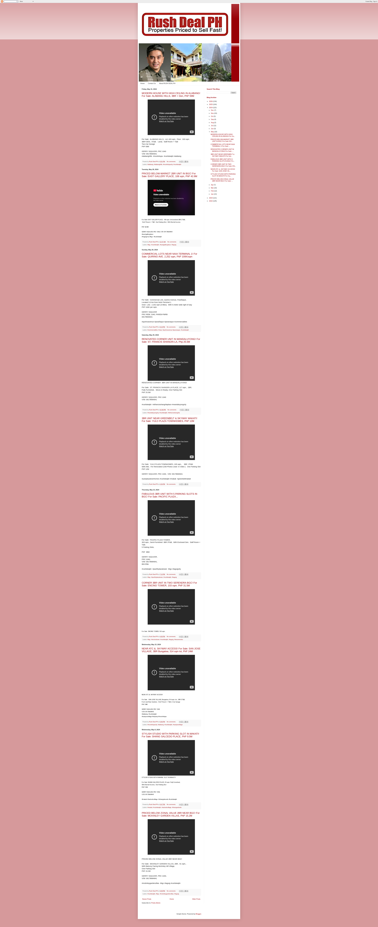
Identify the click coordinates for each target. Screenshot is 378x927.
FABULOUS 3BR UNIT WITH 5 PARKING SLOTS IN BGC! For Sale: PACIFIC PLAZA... (169, 495)
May (212, 132)
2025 (211, 104)
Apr (212, 185)
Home (142, 83)
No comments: (171, 161)
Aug (212, 122)
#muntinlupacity (168, 164)
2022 (211, 201)
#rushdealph (177, 164)
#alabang (150, 164)
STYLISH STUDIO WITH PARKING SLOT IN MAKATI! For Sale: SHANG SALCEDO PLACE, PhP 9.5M (170, 735)
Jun (212, 128)
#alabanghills (158, 164)
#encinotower (155, 639)
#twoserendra (178, 639)
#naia (160, 330)
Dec (212, 110)
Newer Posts (146, 899)
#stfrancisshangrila (174, 412)
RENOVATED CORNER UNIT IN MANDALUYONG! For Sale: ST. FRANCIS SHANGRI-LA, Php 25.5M (171, 340)
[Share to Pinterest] (187, 162)
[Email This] (180, 162)
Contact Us (152, 83)
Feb (212, 191)
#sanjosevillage (178, 724)
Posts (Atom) (155, 903)
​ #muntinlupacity (152, 724)
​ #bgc (149, 244)
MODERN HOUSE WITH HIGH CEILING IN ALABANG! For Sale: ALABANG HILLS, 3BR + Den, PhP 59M (171, 94)
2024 (211, 107)
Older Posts (196, 899)
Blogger (198, 914)
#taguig (174, 244)
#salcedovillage (166, 807)
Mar (212, 188)
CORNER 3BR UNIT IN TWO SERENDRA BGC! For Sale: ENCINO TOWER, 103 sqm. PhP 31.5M (169, 584)
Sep (212, 119)
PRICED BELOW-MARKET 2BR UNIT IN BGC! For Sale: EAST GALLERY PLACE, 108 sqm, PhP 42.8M (169, 175)
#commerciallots (152, 330)
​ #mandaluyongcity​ (153, 412)
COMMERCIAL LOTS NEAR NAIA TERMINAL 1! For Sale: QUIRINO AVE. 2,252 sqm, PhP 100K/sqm (169, 255)
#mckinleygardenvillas (167, 894)
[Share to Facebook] (186, 162)
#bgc (149, 577)
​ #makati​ (149, 807)
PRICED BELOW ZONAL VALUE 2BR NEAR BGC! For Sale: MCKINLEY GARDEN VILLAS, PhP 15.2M (171, 814)
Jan (212, 194)
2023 (211, 198)
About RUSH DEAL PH (167, 83)
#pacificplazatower (157, 577)
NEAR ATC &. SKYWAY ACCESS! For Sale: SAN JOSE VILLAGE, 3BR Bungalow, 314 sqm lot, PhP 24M (171, 650)
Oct (212, 116)
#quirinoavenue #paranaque (171, 330)
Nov (212, 113)
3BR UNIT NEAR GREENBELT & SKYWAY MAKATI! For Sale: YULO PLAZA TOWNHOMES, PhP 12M (169, 419)
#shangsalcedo (177, 807)
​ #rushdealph (155, 244)
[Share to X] (184, 162)
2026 (211, 101)
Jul (212, 125)
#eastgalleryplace (165, 244)
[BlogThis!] (182, 162)
